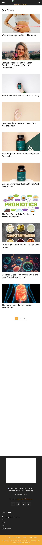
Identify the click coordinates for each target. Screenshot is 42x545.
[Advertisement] (21, 431)
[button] (3, 2)
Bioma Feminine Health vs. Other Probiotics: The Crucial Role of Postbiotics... (17, 65)
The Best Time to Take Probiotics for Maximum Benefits (18, 215)
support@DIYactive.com (25, 499)
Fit (3, 520)
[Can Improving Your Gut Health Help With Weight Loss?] (21, 172)
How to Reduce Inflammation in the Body (20, 95)
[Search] (39, 2)
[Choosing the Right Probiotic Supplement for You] (21, 232)
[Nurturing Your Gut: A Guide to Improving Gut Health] (21, 141)
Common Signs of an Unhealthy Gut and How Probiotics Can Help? (20, 276)
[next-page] (24, 318)
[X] (29, 504)
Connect (25, 537)
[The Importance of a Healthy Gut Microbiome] (21, 293)
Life (3, 526)
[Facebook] (13, 504)
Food (3, 523)
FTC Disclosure (7, 529)
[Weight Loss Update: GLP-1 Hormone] (21, 23)
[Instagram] (18, 504)
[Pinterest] (24, 504)
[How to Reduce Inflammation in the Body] (21, 83)
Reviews (18, 537)
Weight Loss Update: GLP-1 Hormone (19, 35)
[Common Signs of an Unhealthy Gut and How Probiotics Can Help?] (21, 263)
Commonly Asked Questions (11, 517)
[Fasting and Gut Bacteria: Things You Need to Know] (21, 111)
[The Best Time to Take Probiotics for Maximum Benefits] (21, 202)
